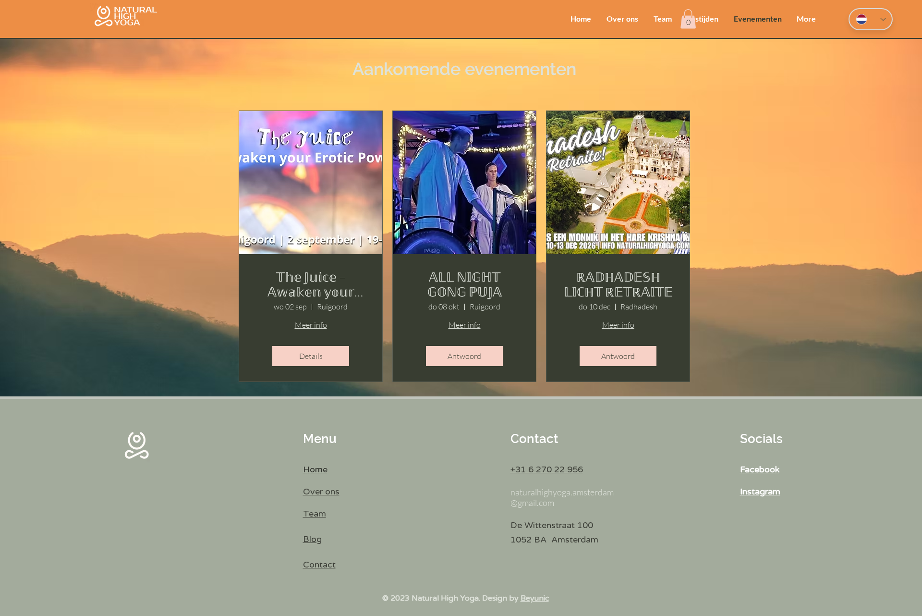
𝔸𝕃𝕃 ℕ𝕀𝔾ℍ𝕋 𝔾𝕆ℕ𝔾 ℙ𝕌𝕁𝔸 (464, 284)
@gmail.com (532, 502)
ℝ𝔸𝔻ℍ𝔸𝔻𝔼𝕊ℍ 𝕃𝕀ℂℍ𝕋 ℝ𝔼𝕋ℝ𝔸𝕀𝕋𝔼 (618, 284)
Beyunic (535, 598)
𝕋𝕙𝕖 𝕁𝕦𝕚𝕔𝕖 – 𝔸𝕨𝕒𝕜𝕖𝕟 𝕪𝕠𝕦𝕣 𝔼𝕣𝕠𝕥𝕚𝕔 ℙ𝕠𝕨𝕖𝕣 (310, 284)
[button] (688, 19)
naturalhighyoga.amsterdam (562, 492)
